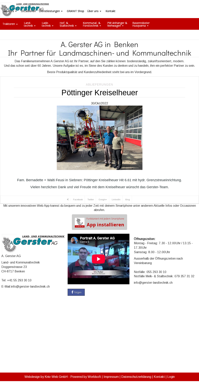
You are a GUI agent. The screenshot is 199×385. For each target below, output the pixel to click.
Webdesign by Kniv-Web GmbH (46, 376)
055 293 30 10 (156, 272)
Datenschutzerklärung (136, 376)
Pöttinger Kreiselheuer (99, 92)
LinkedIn (116, 199)
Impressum (111, 376)
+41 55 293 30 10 (19, 280)
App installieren (105, 222)
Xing (127, 199)
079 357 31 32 (184, 276)
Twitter (90, 199)
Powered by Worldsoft (85, 376)
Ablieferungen (99, 84)
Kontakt (159, 376)
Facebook (78, 199)
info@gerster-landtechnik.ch (30, 286)
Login (171, 376)
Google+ (103, 199)
